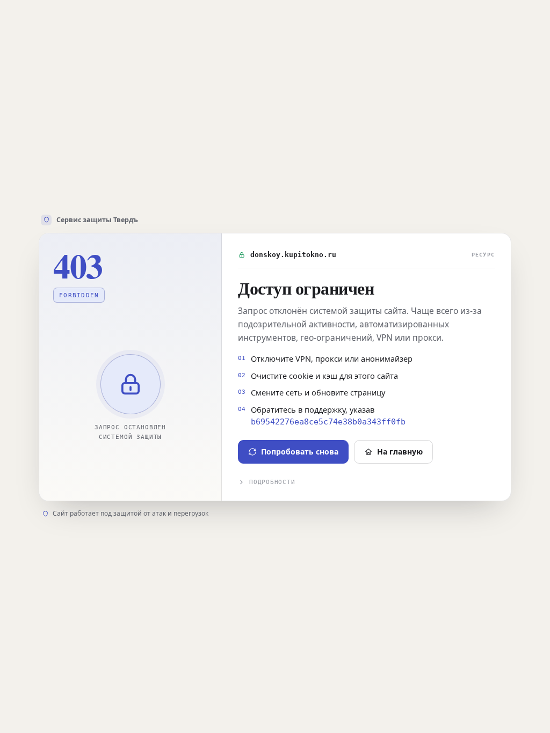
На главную (400, 451)
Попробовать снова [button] (299, 451)
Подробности (272, 482)
